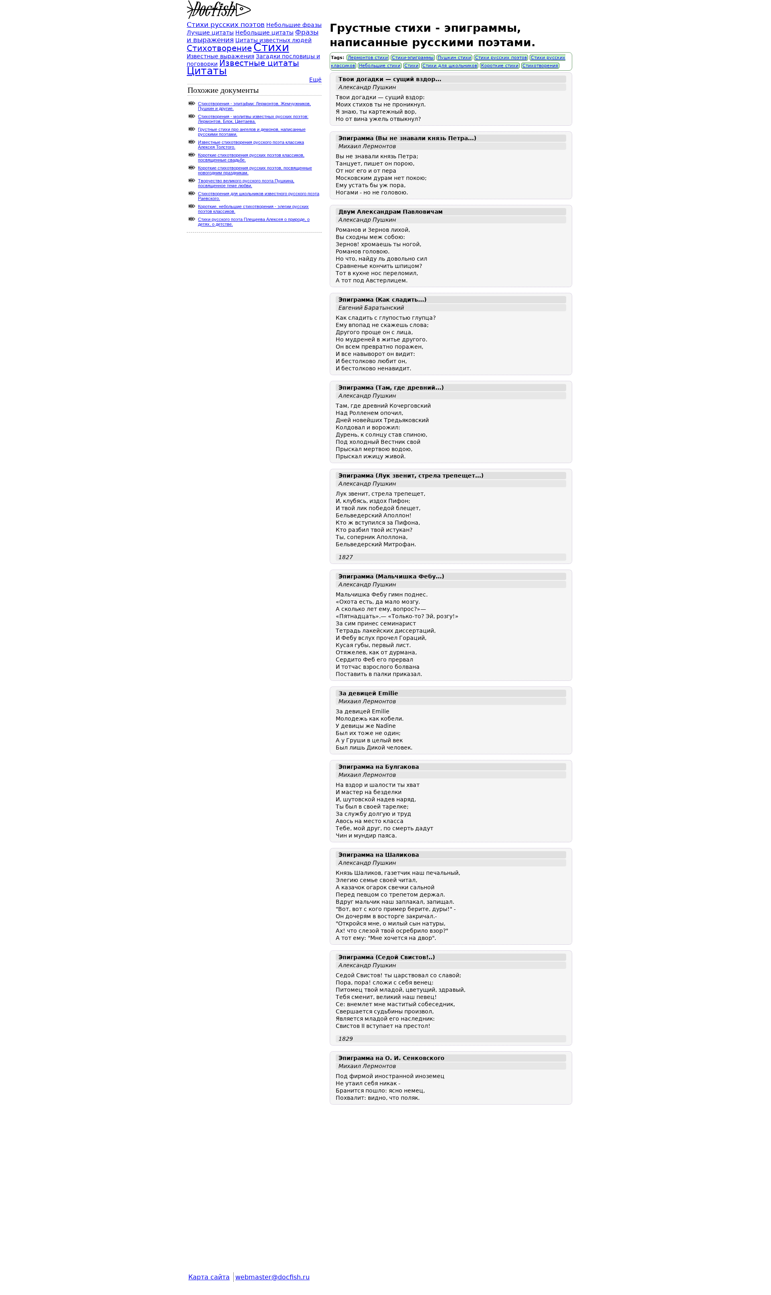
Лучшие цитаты (210, 32)
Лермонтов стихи (368, 57)
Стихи (411, 65)
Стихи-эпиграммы (413, 57)
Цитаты (207, 71)
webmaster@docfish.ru (272, 1277)
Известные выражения (220, 56)
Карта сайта (209, 1277)
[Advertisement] (451, 1194)
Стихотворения (540, 65)
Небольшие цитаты (264, 32)
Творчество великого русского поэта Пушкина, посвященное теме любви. (246, 183)
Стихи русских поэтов (501, 57)
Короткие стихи (499, 65)
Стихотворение (219, 48)
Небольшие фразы (294, 25)
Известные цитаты (259, 63)
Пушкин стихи (454, 57)
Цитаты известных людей (273, 40)
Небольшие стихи (379, 65)
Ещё (315, 79)
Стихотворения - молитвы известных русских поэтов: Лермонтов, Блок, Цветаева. (253, 119)
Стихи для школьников (449, 65)
